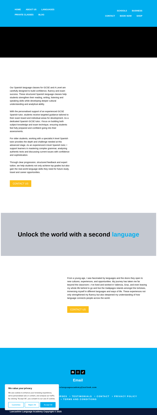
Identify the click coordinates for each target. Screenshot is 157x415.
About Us (31, 9)
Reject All (32, 405)
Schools (122, 11)
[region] (32, 397)
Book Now (126, 16)
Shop (139, 16)
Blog (41, 15)
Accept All (48, 405)
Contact (110, 16)
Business (137, 11)
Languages (47, 9)
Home (18, 9)
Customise (16, 405)
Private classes (24, 15)
